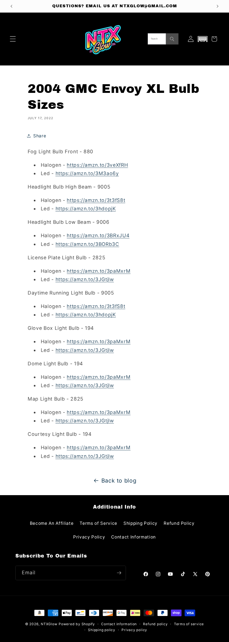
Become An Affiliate (52, 523)
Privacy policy (134, 630)
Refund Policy (179, 523)
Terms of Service (98, 523)
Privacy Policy (89, 537)
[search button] (172, 38)
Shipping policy (101, 630)
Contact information (119, 624)
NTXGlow (49, 624)
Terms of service (189, 624)
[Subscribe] (119, 573)
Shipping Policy (140, 523)
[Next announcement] (217, 6)
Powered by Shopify (77, 624)
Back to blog (119, 480)
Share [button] (39, 135)
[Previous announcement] (11, 6)
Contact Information (133, 537)
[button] (13, 39)
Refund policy (155, 624)
